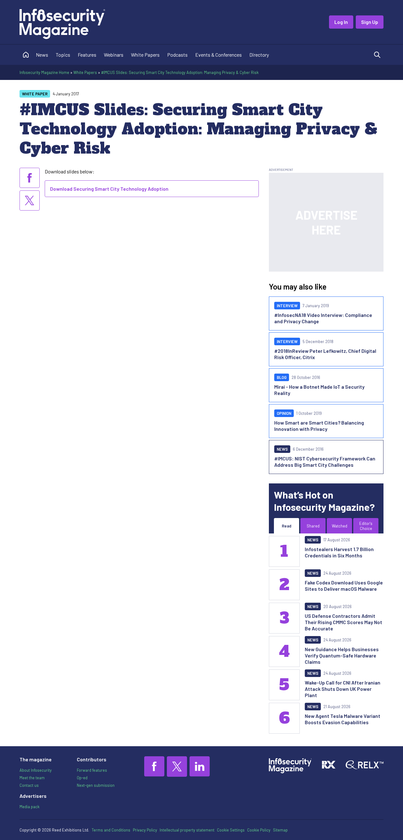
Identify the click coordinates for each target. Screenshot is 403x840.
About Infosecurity (36, 770)
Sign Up (369, 22)
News (42, 55)
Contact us (29, 785)
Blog (282, 377)
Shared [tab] (313, 525)
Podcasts (177, 55)
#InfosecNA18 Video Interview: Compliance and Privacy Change (323, 318)
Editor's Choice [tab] (365, 526)
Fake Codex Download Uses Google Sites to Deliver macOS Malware (344, 585)
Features (87, 55)
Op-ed (82, 777)
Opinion (284, 413)
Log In (341, 22)
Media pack (29, 806)
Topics (63, 55)
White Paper (35, 93)
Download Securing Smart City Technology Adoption (109, 189)
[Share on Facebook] (30, 178)
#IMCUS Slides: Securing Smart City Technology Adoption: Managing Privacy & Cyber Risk (179, 72)
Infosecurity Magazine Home (44, 72)
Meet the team (32, 777)
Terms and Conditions (111, 829)
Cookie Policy (258, 829)
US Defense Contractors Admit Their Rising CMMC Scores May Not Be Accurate (343, 622)
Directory (259, 55)
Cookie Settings (231, 829)
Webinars (113, 55)
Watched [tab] (339, 525)
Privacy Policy (145, 829)
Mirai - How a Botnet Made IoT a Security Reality (319, 390)
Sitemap (280, 829)
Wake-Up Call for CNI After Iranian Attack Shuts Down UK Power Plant (342, 688)
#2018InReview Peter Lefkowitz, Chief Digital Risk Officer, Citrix (325, 354)
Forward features (92, 770)
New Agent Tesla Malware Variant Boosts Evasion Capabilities (342, 719)
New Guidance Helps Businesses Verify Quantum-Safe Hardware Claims (342, 655)
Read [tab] (286, 525)
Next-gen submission (96, 785)
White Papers (145, 55)
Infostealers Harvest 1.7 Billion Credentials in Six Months (339, 552)
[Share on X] (30, 200)
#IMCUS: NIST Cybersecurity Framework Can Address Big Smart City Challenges (324, 461)
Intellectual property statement (187, 829)
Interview (287, 305)
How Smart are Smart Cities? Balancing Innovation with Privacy (319, 426)
